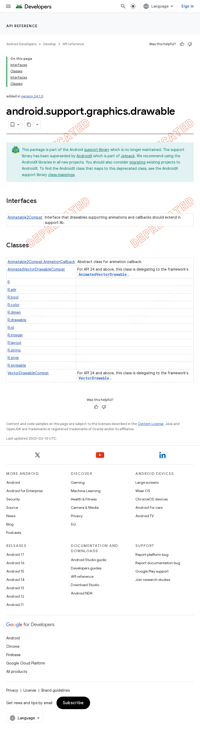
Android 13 (15, 588)
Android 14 (15, 579)
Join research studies (152, 579)
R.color (14, 304)
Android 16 (15, 563)
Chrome (13, 646)
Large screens (147, 482)
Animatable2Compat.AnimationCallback (41, 261)
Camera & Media (85, 507)
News (10, 516)
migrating (137, 162)
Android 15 (15, 571)
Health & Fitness (84, 499)
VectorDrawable (94, 378)
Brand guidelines (55, 690)
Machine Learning (86, 490)
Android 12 (15, 596)
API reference (22, 26)
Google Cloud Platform (25, 663)
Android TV (144, 516)
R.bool (13, 297)
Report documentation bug (157, 563)
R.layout (14, 342)
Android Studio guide (88, 559)
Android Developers (21, 44)
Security (13, 499)
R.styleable (17, 365)
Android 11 (15, 604)
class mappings (61, 174)
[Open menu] (8, 6)
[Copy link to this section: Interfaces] (42, 201)
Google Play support (151, 571)
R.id (11, 327)
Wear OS (142, 490)
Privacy (77, 516)
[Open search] (123, 6)
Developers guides (86, 568)
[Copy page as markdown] (29, 124)
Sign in (187, 6)
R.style (13, 357)
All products (16, 671)
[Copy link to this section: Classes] (34, 246)
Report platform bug (151, 554)
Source (12, 507)
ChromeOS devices (151, 499)
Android (13, 482)
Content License (151, 424)
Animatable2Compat (25, 217)
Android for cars (148, 507)
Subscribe (73, 702)
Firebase (13, 654)
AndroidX (84, 156)
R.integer (15, 335)
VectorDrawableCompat (28, 373)
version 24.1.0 (32, 96)
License (29, 690)
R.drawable (17, 320)
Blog (10, 524)
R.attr (12, 289)
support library (96, 149)
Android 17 (15, 554)
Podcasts (13, 532)
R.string (14, 350)
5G (73, 524)
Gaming (78, 482)
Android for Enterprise (24, 490)
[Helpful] (182, 44)
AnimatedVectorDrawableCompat (36, 269)
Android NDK (81, 593)
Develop (49, 44)
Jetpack (128, 156)
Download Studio (85, 584)
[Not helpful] (190, 44)
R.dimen (14, 312)
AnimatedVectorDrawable (103, 274)
